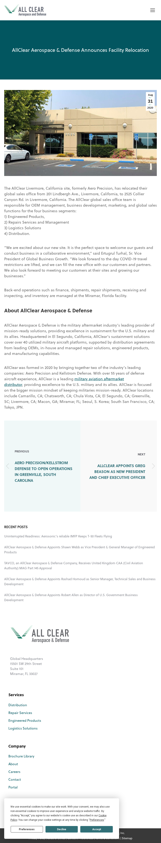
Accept (96, 829)
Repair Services (20, 712)
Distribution (17, 705)
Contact (14, 779)
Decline (61, 829)
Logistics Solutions (23, 728)
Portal (13, 787)
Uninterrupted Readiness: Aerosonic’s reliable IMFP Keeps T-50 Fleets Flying (58, 536)
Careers (14, 771)
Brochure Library (21, 756)
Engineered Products (24, 720)
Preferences (27, 829)
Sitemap (127, 838)
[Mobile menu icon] (152, 10)
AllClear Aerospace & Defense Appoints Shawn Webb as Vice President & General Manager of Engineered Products (79, 549)
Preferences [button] (97, 819)
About (13, 764)
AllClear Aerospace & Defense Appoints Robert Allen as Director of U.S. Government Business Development (71, 597)
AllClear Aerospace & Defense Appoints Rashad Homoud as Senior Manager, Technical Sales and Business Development (80, 581)
